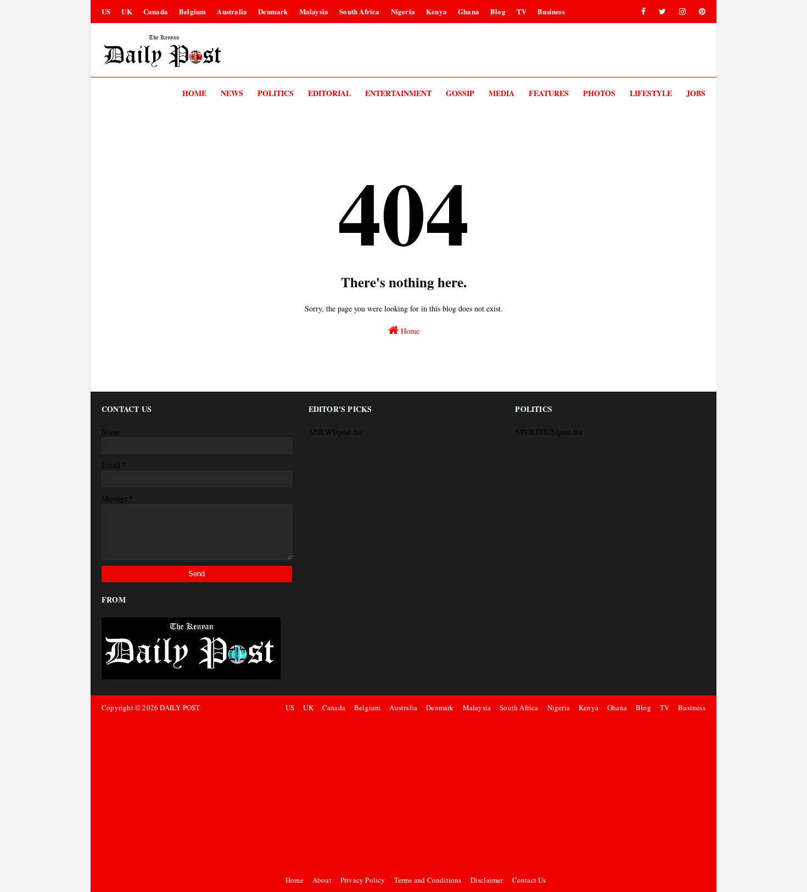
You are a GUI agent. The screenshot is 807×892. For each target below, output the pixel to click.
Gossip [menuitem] (460, 93)
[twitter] (662, 11)
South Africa (359, 11)
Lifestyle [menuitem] (651, 93)
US (106, 11)
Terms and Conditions (428, 880)
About (322, 880)
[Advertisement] (493, 794)
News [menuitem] (232, 93)
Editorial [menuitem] (329, 93)
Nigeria (403, 11)
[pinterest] (700, 11)
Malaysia (314, 11)
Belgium (192, 11)
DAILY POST (180, 707)
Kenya (436, 11)
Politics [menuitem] (275, 93)
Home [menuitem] (194, 93)
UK (126, 11)
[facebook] (643, 11)
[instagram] (682, 11)
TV (521, 11)
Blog (498, 11)
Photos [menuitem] (599, 93)
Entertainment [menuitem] (398, 93)
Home (409, 331)
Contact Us (529, 880)
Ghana (468, 11)
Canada (155, 11)
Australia (232, 11)
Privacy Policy (362, 880)
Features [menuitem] (549, 93)
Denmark (273, 11)
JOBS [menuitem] (695, 93)
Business (551, 11)
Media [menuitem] (501, 93)
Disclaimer (486, 880)
